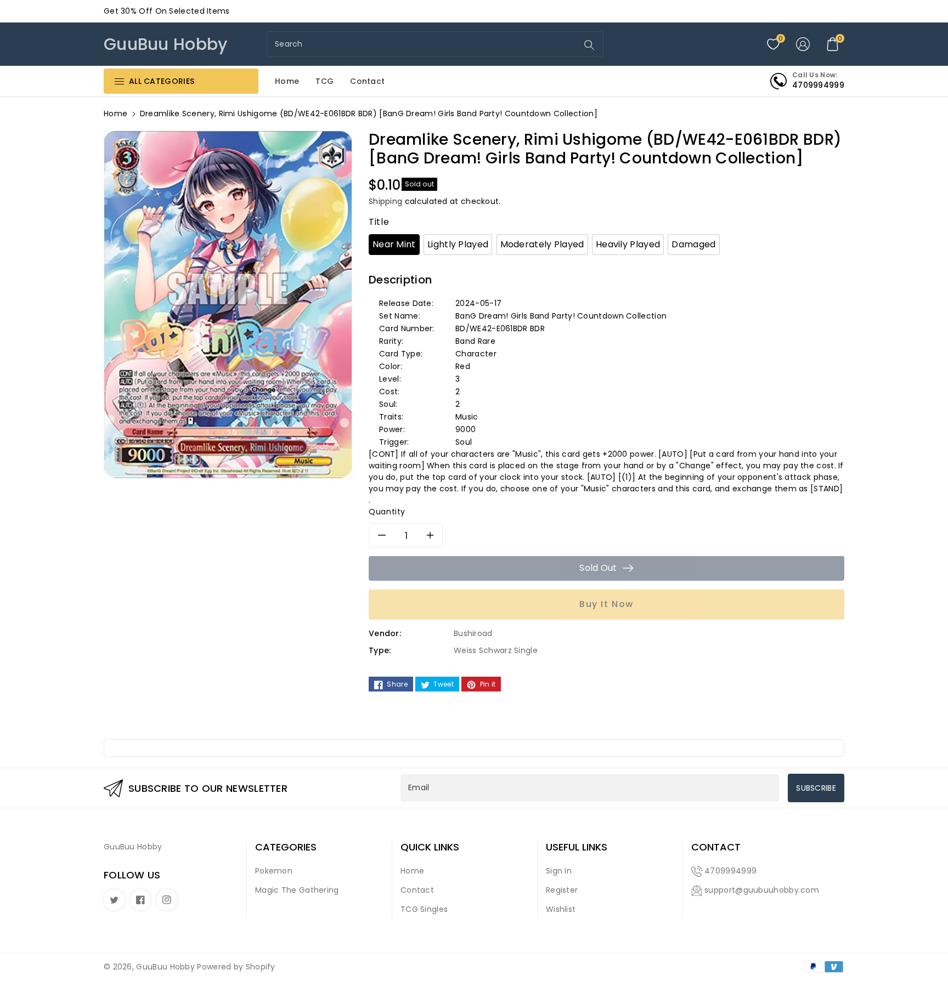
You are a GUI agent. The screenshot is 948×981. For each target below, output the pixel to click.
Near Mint (394, 244)
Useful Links (576, 847)
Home (115, 113)
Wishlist (560, 909)
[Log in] (803, 44)
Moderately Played (542, 244)
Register (562, 889)
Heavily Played (628, 244)
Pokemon (273, 870)
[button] (832, 44)
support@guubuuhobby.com (761, 889)
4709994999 (730, 870)
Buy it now (606, 604)
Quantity (387, 511)
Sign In (559, 870)
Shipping (385, 201)
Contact (417, 889)
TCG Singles (424, 909)
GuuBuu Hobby (165, 966)
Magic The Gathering (297, 889)
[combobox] (423, 44)
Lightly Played (457, 244)
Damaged (693, 244)
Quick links (429, 847)
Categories (286, 847)
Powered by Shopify (236, 966)
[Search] (589, 45)
